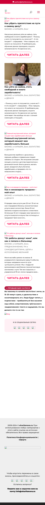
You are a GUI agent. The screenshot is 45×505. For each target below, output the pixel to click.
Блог (26, 29)
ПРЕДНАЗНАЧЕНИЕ (13, 246)
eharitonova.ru (26, 425)
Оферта (22, 440)
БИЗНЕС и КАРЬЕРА (13, 29)
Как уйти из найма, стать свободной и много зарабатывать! (18, 90)
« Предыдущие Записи (18, 288)
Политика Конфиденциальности (22, 437)
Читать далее (18, 54)
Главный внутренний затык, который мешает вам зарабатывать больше (19, 141)
